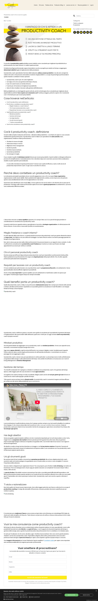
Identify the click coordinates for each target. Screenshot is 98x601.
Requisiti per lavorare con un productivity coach (23, 110)
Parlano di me (49, 5)
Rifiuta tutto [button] (86, 595)
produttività (6, 17)
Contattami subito (49, 540)
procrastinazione (35, 381)
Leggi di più (24, 594)
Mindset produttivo (15, 114)
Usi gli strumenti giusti (16, 120)
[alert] (49, 595)
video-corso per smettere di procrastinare (49, 425)
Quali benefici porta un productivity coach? (19, 112)
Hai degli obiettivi (14, 118)
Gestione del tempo (15, 116)
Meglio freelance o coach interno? (19, 106)
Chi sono (41, 5)
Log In (91, 5)
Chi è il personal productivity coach (19, 108)
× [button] (96, 590)
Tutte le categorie (78, 23)
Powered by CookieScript (91, 600)
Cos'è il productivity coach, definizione (17, 102)
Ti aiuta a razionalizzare (16, 122)
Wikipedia (24, 515)
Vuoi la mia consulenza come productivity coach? (21, 124)
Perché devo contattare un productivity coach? (20, 104)
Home (35, 5)
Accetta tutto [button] (71, 595)
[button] (4, 597)
